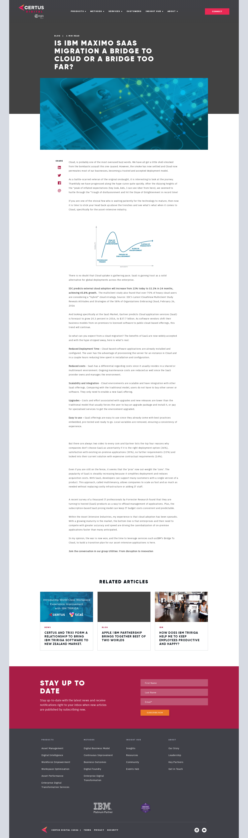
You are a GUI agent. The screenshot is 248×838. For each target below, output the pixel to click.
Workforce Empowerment (55, 761)
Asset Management (52, 748)
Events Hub (132, 768)
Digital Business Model (97, 748)
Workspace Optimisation (55, 768)
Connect (217, 11)
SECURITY (113, 830)
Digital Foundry (92, 768)
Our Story (173, 748)
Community (132, 761)
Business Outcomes (95, 761)
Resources (132, 755)
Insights (130, 748)
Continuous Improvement (98, 755)
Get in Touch (175, 768)
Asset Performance (52, 775)
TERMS (87, 830)
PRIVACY (99, 830)
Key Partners (175, 761)
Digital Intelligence (52, 755)
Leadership (174, 755)
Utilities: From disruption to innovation (131, 551)
